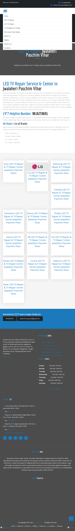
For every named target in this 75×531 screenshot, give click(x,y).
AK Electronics (38, 522)
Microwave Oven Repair (12, 32)
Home (6, 16)
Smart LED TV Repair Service (50, 349)
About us (7, 36)
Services (27, 526)
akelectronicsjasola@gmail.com (62, 5)
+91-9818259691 (66, 3)
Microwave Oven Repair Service (51, 355)
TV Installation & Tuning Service (51, 352)
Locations (7, 48)
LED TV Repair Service (48, 342)
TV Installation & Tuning (12, 28)
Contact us (8, 44)
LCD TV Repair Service (48, 346)
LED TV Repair (9, 20)
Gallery (6, 40)
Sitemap (59, 526)
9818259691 (40, 113)
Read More (6, 357)
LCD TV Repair (9, 24)
